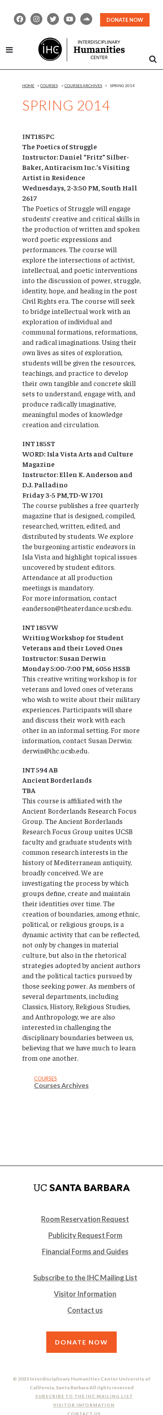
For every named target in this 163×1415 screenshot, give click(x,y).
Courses (49, 85)
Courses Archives (83, 85)
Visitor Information (85, 1293)
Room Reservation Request (85, 1219)
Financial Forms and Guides (85, 1251)
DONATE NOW (124, 20)
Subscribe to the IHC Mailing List (85, 1277)
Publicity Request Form (85, 1235)
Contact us (85, 1310)
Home (28, 85)
